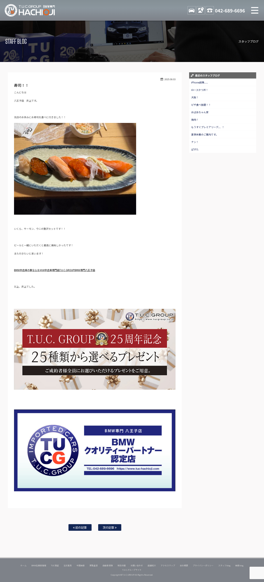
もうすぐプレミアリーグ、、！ (207, 127)
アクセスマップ (168, 565)
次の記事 (109, 527)
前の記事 (81, 527)
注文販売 (68, 565)
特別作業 (122, 565)
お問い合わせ (137, 565)
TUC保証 (55, 565)
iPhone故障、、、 (200, 82)
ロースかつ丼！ (199, 90)
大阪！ (195, 97)
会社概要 (184, 565)
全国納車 (81, 565)
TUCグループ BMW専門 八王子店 (30, 10)
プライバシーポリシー (203, 565)
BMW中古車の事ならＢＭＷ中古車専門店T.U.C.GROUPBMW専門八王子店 (54, 270)
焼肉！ (195, 119)
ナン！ (195, 142)
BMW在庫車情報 (38, 565)
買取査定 (94, 565)
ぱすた (195, 149)
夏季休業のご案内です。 (204, 134)
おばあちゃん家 (200, 112)
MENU (255, 10)
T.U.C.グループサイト (132, 569)
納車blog (239, 565)
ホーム (23, 565)
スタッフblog (224, 565)
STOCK (191, 10)
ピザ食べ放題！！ (201, 104)
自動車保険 (108, 565)
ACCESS (201, 10)
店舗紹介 (152, 565)
